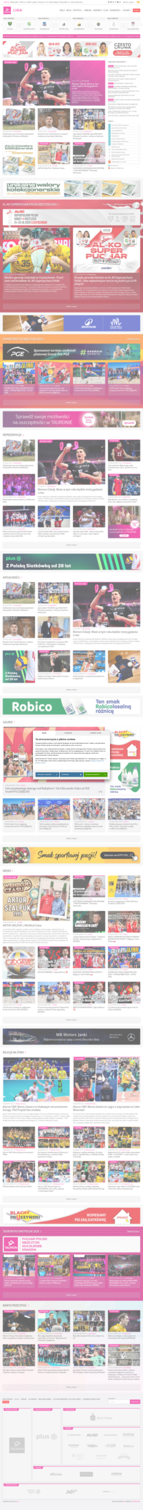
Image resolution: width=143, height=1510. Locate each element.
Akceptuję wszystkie (92, 774)
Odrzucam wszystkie (44, 774)
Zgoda (44, 733)
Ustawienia (68, 733)
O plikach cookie (95, 733)
